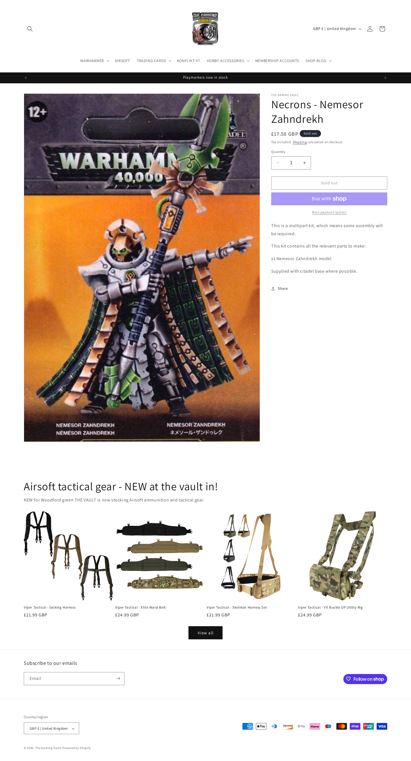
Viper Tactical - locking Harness (49, 607)
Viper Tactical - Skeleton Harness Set (237, 607)
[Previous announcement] (26, 77)
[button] (30, 29)
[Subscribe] (118, 678)
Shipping (300, 142)
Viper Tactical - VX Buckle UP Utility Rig (330, 607)
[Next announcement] (385, 77)
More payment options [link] (329, 212)
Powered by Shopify (76, 748)
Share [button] (283, 288)
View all (206, 632)
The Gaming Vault (48, 748)
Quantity (278, 151)
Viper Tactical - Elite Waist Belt (140, 607)
